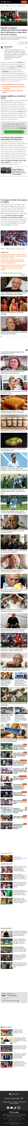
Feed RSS (11, 1103)
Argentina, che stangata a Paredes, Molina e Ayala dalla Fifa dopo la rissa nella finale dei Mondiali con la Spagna (13, 256)
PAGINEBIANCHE (9, 1115)
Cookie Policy (21, 1118)
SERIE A (24, 752)
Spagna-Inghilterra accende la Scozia (13, 84)
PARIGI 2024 (24, 792)
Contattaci (15, 1102)
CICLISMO (24, 784)
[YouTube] (11, 1108)
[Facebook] (8, 1108)
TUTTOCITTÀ (15, 1115)
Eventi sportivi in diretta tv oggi (10, 1000)
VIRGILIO (8, 1114)
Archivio (16, 1103)
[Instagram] (19, 1108)
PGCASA (4, 1115)
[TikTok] (15, 1108)
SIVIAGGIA (24, 1115)
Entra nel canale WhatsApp (15, 132)
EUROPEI (10, 8)
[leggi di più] (26, 47)
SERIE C (25, 744)
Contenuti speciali (6, 1102)
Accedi (24, 2)
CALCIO (5, 8)
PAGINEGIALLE (13, 1114)
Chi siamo (5, 1118)
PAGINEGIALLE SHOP (21, 1114)
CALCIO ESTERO (23, 760)
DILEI (20, 1115)
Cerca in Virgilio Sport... (13, 1098)
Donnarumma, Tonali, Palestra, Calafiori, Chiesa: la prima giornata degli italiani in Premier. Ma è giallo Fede (12, 261)
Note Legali (11, 1118)
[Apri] (2, 2)
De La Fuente (13, 223)
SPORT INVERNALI (22, 776)
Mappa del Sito (22, 1102)
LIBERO (4, 1114)
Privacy (16, 1118)
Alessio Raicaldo (8, 46)
